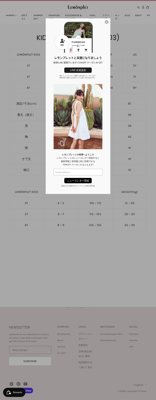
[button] (106, 22)
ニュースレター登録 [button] (78, 180)
